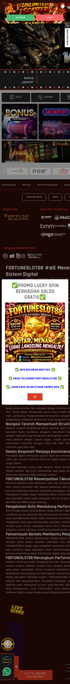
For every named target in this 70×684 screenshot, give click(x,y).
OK (35, 397)
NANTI (50, 17)
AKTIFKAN (20, 17)
